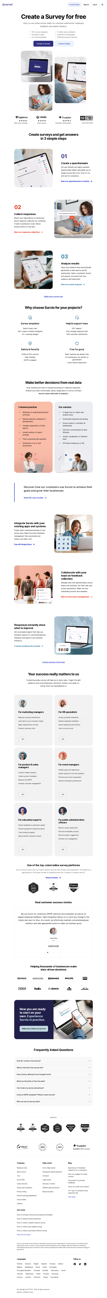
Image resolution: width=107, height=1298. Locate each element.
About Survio (21, 1172)
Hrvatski (46, 1274)
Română (45, 1270)
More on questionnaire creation (75, 181)
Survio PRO (21, 1180)
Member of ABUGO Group (25, 1292)
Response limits (48, 1192)
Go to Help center (49, 1168)
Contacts (46, 1176)
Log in (95, 4)
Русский (37, 1270)
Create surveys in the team (53, 662)
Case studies (21, 1199)
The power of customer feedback (76, 1181)
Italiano (60, 1264)
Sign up (86, 4)
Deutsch (28, 1264)
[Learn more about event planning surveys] (63, 794)
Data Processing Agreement (27, 1195)
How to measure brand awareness (29, 1219)
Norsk (38, 1267)
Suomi (63, 1270)
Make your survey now (53, 296)
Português (53, 1267)
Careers (19, 1203)
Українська (29, 1274)
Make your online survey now (34, 1029)
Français (52, 1264)
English (36, 1264)
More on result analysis (71, 284)
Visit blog (71, 1197)
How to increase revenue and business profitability (35, 1215)
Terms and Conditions (24, 1188)
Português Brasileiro (24, 1270)
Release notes (22, 1168)
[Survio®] (8, 5)
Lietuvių (19, 1277)
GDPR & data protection (51, 1188)
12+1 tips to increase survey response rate (78, 1192)
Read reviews (52, 878)
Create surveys (70, 1243)
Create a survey (43, 44)
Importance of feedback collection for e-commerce (77, 1169)
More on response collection (27, 232)
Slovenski (55, 1274)
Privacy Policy (22, 1192)
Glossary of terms (49, 1184)
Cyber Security (22, 1184)
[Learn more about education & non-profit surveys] (22, 849)
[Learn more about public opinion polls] (63, 849)
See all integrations (23, 544)
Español (44, 1264)
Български (54, 1277)
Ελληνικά (37, 1277)
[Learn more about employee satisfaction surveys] (63, 739)
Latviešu (28, 1277)
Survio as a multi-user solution (78, 1186)
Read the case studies (33, 498)
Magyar (19, 1267)
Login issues (47, 1180)
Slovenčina (55, 1270)
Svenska (20, 1274)
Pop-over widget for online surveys (77, 1175)
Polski (45, 1267)
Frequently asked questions (52, 1172)
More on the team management (75, 597)
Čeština (19, 1264)
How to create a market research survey (31, 1223)
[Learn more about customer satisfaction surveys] (22, 739)
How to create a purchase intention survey (32, 1230)
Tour (18, 1176)
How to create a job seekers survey (29, 1227)
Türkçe (45, 1277)
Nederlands (29, 1267)
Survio (27, 1289)
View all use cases (24, 1234)
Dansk (38, 1274)
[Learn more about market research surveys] (22, 794)
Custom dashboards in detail (27, 646)
